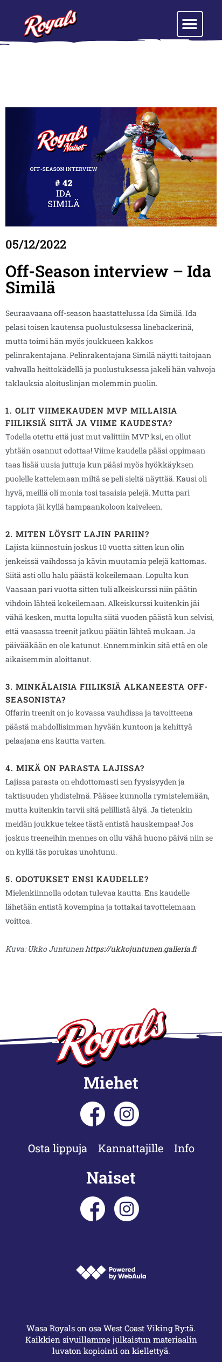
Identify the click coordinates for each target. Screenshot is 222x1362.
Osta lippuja (57, 1148)
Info (184, 1148)
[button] (190, 24)
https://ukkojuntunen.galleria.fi (140, 949)
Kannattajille (130, 1148)
